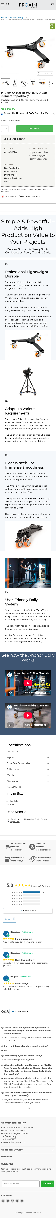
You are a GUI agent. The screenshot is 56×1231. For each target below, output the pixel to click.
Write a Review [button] (29, 911)
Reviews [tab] (8, 919)
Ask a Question (21, 1011)
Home (4, 17)
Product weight (17, 17)
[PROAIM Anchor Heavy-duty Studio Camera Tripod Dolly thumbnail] (5, 83)
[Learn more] (54, 114)
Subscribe (47, 1184)
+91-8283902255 (8, 1139)
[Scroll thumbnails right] (52, 83)
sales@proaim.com (18, 1142)
